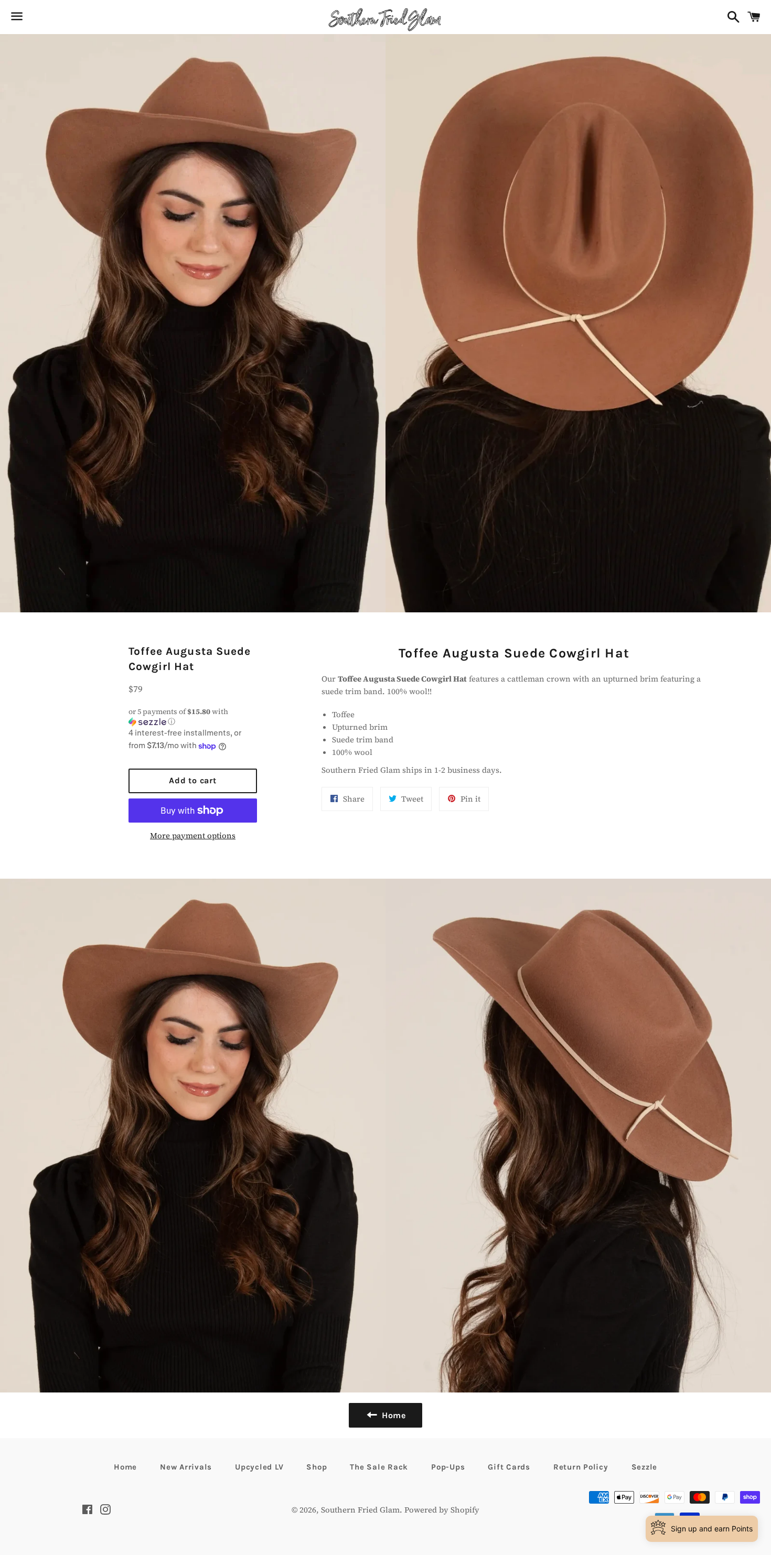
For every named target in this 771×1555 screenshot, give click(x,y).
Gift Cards (509, 1467)
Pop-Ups (448, 1467)
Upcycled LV (259, 1467)
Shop (316, 1467)
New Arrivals (186, 1467)
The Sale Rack (379, 1467)
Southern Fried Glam (360, 1509)
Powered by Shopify (441, 1509)
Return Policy (580, 1467)
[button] (192, 717)
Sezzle (644, 1467)
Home (125, 1467)
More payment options (192, 835)
